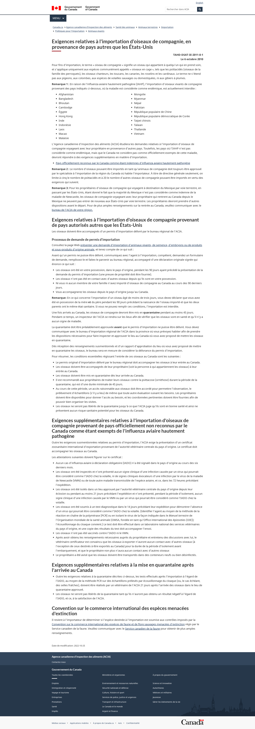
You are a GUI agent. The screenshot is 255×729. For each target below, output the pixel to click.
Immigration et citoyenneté (64, 688)
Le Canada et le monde (112, 706)
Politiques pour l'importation (69, 31)
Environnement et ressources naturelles (120, 683)
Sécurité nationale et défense (115, 688)
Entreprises (57, 697)
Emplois (55, 683)
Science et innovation (162, 683)
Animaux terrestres (148, 27)
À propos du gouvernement (165, 675)
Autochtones (158, 688)
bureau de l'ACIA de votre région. (72, 210)
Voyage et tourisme (60, 692)
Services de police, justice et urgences (119, 697)
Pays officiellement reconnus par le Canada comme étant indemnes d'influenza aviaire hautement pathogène (123, 163)
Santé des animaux (125, 27)
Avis (120, 723)
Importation (167, 27)
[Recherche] (200, 9)
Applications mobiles (79, 723)
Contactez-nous (59, 662)
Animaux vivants (96, 31)
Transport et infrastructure (114, 702)
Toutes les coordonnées (62, 675)
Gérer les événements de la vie (166, 702)
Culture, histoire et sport (113, 692)
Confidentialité (132, 723)
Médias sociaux (58, 723)
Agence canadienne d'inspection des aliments (89, 27)
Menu (59, 18)
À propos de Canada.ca (103, 723)
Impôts (55, 711)
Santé (54, 706)
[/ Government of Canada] (76, 8)
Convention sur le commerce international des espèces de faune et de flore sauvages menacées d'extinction (118, 624)
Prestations (57, 702)
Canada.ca (58, 27)
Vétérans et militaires (162, 692)
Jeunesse (157, 697)
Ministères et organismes (113, 675)
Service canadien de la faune (142, 628)
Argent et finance (110, 711)
